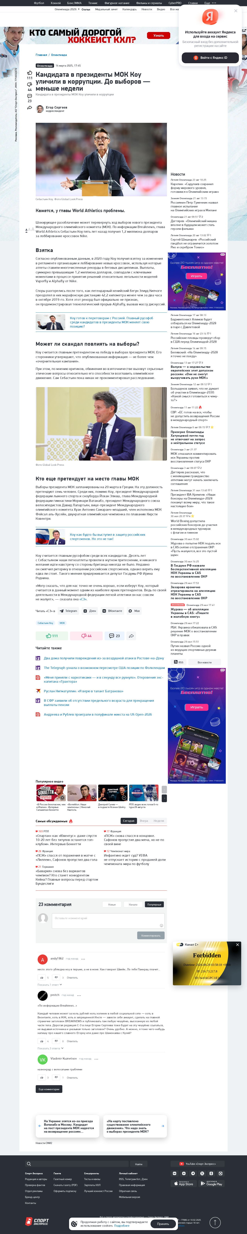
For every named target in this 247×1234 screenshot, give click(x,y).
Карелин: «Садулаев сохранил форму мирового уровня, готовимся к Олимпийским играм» (195, 188)
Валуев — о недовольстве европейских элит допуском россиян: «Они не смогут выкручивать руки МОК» (192, 372)
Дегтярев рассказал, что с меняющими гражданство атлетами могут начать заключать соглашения (194, 478)
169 (40, 831)
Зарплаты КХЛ (92, 1185)
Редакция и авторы (36, 1179)
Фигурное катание (117, 3)
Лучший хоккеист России (98, 1191)
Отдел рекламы (34, 1191)
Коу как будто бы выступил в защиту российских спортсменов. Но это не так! (107, 536)
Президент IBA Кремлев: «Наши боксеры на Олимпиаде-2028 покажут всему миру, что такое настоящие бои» (193, 500)
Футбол (39, 3)
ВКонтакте (115, 611)
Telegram (71, 611)
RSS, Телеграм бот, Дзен (133, 1179)
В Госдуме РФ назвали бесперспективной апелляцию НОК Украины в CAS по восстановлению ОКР (194, 571)
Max (137, 611)
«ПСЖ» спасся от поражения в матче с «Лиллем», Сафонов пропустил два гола (66, 857)
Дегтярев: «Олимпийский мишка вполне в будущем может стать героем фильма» (194, 225)
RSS (181, 662)
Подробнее (121, 1225)
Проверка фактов (35, 1185)
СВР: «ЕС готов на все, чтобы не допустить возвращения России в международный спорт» (195, 416)
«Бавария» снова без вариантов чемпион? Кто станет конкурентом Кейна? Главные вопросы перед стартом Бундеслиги (67, 877)
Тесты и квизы (92, 1179)
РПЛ (46, 831)
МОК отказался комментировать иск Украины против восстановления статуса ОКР (193, 457)
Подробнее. (179, 1225)
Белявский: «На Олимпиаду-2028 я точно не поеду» (194, 354)
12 (108, 851)
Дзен (92, 611)
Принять (163, 1224)
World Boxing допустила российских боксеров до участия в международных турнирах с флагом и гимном (194, 526)
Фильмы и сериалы (149, 3)
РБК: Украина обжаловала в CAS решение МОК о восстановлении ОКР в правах (194, 631)
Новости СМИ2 (44, 1143)
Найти (138, 1164)
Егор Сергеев (56, 107)
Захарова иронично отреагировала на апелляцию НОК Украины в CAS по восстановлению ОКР (193, 592)
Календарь (130, 9)
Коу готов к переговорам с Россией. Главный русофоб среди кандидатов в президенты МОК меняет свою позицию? (111, 322)
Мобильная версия (129, 1197)
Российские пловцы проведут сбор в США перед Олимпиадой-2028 (195, 340)
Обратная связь (128, 1191)
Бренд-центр (32, 1197)
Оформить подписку (65, 1191)
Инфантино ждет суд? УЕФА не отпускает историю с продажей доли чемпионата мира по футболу (135, 859)
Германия (48, 866)
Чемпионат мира (120, 851)
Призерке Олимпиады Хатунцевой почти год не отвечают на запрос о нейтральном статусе (188, 437)
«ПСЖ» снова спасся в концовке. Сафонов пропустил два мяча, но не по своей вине (134, 840)
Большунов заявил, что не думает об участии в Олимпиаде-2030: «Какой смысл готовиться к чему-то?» (195, 394)
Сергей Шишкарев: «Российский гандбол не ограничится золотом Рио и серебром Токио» (194, 243)
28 (39, 851)
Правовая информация (132, 1185)
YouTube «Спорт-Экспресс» (201, 1163)
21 (39, 866)
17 (108, 831)
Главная (42, 55)
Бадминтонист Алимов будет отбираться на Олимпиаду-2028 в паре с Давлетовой (193, 323)
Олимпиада (59, 55)
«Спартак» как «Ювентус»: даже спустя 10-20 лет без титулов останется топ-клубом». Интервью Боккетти (66, 840)
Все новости (204, 662)
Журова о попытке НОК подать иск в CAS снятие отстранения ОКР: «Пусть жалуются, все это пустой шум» (196, 549)
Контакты (30, 1203)
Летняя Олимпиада (181, 179)
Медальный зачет (106, 9)
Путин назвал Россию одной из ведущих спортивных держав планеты (193, 649)
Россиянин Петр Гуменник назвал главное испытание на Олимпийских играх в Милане (194, 206)
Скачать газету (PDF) (65, 1185)
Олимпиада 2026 (66, 9)
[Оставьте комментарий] (108, 918)
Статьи (86, 9)
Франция (47, 851)
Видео (161, 9)
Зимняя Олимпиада (181, 198)
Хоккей (56, 3)
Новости (147, 9)
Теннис (93, 3)
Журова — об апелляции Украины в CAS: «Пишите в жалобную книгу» (190, 612)
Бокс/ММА (74, 3)
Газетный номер (63, 1179)
